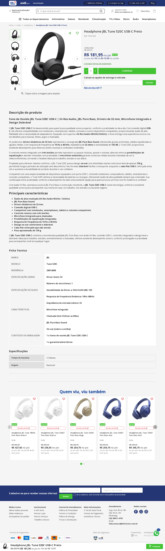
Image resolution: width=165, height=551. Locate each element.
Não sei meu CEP (92, 88)
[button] (21, 11)
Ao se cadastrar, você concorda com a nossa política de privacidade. (101, 495)
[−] (86, 71)
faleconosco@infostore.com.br (123, 523)
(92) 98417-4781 (116, 518)
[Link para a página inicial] (11, 25)
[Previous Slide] (10, 427)
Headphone (28, 25)
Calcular (149, 82)
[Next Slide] (155, 427)
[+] (95, 71)
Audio (19, 25)
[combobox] (70, 11)
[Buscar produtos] (101, 11)
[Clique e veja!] (120, 47)
